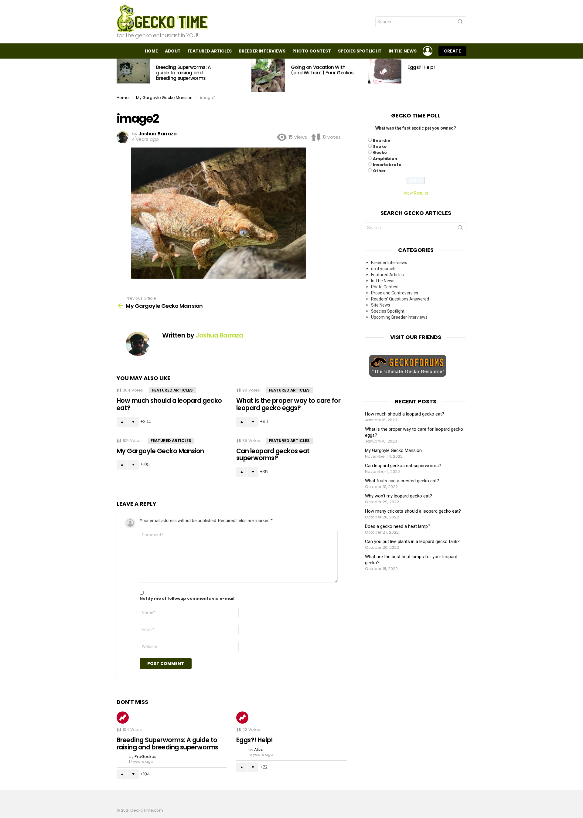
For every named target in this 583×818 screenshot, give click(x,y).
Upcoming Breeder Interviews (399, 317)
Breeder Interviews (262, 51)
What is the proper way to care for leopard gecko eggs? (288, 404)
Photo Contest (311, 51)
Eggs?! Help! (421, 67)
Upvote (122, 422)
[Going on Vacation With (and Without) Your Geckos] (268, 75)
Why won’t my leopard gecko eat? (398, 496)
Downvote (133, 422)
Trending (123, 717)
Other (379, 171)
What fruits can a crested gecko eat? (402, 481)
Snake (380, 146)
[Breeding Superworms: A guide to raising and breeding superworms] (133, 71)
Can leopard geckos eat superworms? (272, 454)
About (173, 51)
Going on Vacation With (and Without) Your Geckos (322, 70)
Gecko (380, 152)
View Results (416, 193)
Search (460, 23)
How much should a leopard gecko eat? (169, 404)
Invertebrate (387, 165)
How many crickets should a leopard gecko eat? (413, 511)
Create (452, 51)
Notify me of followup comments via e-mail (187, 598)
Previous (120, 75)
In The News (403, 51)
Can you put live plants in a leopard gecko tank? (412, 541)
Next (463, 75)
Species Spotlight (360, 51)
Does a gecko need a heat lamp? (397, 526)
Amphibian (385, 158)
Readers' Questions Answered (400, 299)
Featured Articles (210, 51)
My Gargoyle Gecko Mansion (160, 450)
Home (151, 51)
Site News (380, 305)
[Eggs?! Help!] (384, 71)
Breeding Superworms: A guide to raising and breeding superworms (183, 72)
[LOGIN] (427, 51)
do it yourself (383, 268)
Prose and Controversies (394, 292)
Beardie (381, 140)
